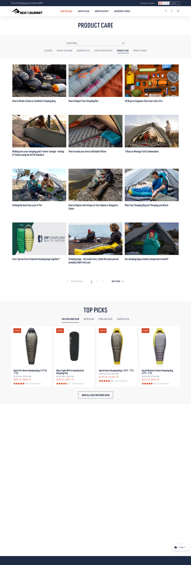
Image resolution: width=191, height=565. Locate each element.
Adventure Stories (122, 11)
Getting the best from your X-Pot (27, 205)
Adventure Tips (83, 50)
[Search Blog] (123, 43)
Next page (116, 281)
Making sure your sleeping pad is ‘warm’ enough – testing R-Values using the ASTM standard (38, 152)
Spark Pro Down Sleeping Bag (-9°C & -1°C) (30, 372)
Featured (48, 50)
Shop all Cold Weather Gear (95, 395)
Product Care (123, 50)
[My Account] (171, 11)
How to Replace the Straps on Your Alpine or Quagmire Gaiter (93, 206)
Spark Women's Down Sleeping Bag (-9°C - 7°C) (157, 372)
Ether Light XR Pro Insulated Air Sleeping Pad (70, 372)
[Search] (166, 11)
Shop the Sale (66, 11)
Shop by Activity (102, 11)
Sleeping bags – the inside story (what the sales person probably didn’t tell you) (94, 260)
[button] (169, 3)
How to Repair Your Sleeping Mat (83, 101)
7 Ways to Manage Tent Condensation (142, 151)
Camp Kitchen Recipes (103, 50)
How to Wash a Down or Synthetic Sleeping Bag (34, 101)
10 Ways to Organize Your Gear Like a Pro (143, 101)
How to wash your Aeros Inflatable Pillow (87, 151)
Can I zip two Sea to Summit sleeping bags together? (36, 259)
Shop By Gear (83, 11)
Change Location (147, 3)
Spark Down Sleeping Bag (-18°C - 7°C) (116, 370)
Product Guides (140, 50)
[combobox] (95, 43)
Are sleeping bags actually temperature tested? (146, 259)
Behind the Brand (64, 50)
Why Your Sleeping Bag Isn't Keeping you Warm (146, 205)
